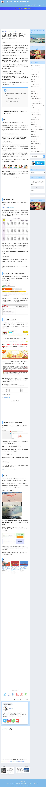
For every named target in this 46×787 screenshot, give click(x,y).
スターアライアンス (36, 103)
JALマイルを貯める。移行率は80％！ (23, 8)
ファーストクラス (35, 98)
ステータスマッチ (35, 114)
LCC (33, 146)
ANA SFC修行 (35, 76)
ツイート (32, 195)
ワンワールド (34, 110)
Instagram (9, 722)
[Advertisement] (23, 19)
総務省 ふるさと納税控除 (8, 207)
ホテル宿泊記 (34, 136)
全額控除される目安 (9, 96)
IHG (44, 5)
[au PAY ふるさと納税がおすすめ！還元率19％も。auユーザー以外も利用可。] (6, 563)
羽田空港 (33, 139)
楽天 (33, 122)
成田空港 (33, 141)
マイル (33, 117)
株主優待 (33, 124)
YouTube (17, 722)
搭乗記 (33, 131)
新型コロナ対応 (35, 65)
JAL (33, 79)
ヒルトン (34, 96)
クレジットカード (35, 126)
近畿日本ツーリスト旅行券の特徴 (12, 101)
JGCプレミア (34, 84)
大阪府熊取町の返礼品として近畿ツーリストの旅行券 (15, 93)
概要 (7, 95)
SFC (35, 5)
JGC (32, 5)
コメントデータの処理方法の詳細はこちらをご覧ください (13, 761)
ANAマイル (27, 5)
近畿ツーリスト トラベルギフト (9, 469)
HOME (24, 781)
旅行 (33, 134)
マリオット (39, 5)
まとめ (7, 103)
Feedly (13, 722)
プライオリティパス (36, 88)
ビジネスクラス (35, 101)
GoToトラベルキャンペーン (37, 68)
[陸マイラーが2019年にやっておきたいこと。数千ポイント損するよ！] (24, 563)
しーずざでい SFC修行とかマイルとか (16, 2)
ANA (33, 81)
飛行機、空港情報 (35, 143)
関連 (7, 104)
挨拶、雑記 (34, 148)
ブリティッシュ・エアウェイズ (37, 106)
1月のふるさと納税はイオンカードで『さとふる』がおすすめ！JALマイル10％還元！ (15, 568)
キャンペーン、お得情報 (23, 699)
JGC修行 (34, 74)
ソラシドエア (34, 71)
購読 (32, 190)
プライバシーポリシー (36, 151)
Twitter (5, 722)
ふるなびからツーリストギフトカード (13, 98)
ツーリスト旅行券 (6, 397)
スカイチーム (34, 112)
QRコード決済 (35, 119)
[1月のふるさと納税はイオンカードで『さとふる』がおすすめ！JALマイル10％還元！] (15, 563)
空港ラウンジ (35, 86)
